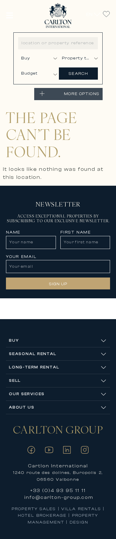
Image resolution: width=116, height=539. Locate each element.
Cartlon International (58, 466)
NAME (13, 232)
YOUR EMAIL (21, 256)
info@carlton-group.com (58, 497)
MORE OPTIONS (82, 94)
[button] (9, 15)
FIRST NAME (75, 232)
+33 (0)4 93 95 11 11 (58, 490)
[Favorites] (106, 14)
